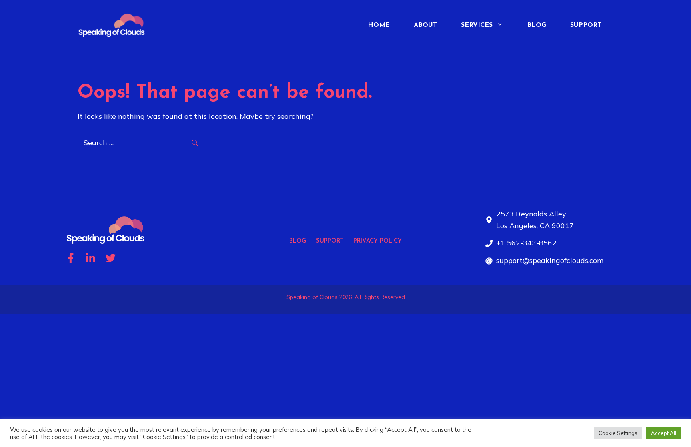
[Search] (194, 143)
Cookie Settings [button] (618, 433)
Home (379, 25)
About (425, 25)
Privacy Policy (377, 241)
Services (477, 25)
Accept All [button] (663, 433)
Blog (536, 25)
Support (585, 25)
